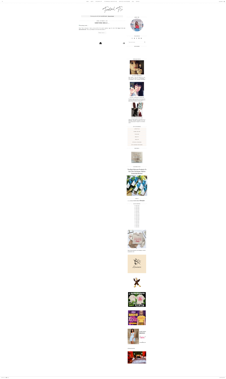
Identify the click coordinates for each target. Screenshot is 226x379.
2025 (137, 207)
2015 (137, 221)
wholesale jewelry (131, 348)
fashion (137, 134)
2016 (137, 219)
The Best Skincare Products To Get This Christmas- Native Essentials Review (136, 171)
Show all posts (111, 16)
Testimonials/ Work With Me (110, 1)
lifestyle (142, 200)
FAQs (133, 1)
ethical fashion (137, 142)
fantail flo (3, 377)
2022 (137, 211)
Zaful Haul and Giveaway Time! (137, 117)
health (137, 139)
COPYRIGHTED (222, 377)
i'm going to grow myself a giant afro (137, 97)
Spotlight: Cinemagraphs (137, 75)
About (92, 1)
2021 (137, 212)
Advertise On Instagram (124, 1)
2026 (137, 205)
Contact (138, 1)
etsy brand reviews (137, 144)
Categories (98, 1)
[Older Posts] (123, 43)
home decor (137, 131)
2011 (137, 226)
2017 (137, 218)
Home (87, 1)
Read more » (102, 32)
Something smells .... (102, 23)
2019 (137, 215)
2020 (137, 214)
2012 (137, 225)
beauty (137, 136)
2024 (137, 208)
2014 (137, 222)
